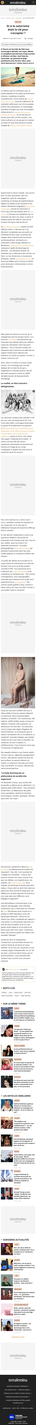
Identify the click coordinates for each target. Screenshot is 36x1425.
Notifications (7, 1408)
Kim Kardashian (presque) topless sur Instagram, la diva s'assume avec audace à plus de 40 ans (24, 1142)
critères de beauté (20, 571)
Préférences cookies (27, 1408)
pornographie (19, 582)
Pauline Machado (13, 969)
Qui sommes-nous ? (11, 1390)
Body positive (18, 992)
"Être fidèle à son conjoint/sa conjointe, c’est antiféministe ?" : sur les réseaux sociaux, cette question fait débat (24, 1125)
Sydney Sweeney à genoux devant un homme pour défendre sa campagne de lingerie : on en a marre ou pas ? (23, 1108)
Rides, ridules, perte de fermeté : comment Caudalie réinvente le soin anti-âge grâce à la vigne (24, 1311)
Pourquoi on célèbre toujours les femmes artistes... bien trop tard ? (23, 1281)
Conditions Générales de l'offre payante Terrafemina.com (18, 1401)
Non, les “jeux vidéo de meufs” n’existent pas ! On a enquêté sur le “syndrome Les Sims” (24, 1251)
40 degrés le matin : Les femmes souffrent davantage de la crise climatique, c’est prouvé (22, 1327)
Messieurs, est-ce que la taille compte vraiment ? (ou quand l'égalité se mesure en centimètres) (24, 1266)
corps (10, 992)
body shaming (25, 995)
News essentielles (7, 995)
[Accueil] (18, 2)
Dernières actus (10, 18)
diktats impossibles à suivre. (21, 125)
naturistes (12, 339)
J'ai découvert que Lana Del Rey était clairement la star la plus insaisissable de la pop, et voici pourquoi (24, 1083)
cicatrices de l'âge (18, 883)
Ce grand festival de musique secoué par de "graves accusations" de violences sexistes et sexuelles (23, 1178)
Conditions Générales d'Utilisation (17, 1386)
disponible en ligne (21, 548)
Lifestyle (4, 992)
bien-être (27, 992)
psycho (17, 995)
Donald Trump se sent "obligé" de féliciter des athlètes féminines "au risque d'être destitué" (22, 1195)
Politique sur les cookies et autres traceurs (17, 1393)
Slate (5, 911)
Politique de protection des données (17, 1397)
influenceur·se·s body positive (21, 245)
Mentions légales (24, 1390)
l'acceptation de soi (23, 259)
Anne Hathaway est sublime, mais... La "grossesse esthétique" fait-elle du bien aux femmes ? (24, 1295)
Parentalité (18, 18)
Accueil (3, 18)
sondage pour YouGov (12, 227)
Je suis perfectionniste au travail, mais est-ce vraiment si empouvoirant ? (24, 1051)
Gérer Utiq (16, 1408)
